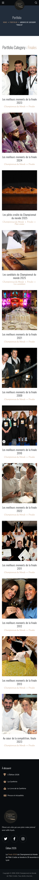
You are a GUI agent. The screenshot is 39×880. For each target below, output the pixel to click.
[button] (36, 2)
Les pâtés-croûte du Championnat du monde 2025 (19, 216)
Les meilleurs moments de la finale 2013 (19, 682)
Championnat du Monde (14, 106)
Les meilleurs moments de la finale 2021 (19, 336)
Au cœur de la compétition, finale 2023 (19, 740)
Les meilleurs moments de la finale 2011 (19, 566)
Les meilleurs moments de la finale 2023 (19, 101)
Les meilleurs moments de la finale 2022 (19, 509)
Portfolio (13, 22)
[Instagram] (23, 838)
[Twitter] (5, 838)
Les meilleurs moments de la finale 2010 (19, 451)
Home (5, 22)
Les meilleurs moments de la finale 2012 (19, 624)
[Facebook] (14, 838)
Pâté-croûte (19, 224)
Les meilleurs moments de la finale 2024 (19, 158)
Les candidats (19, 284)
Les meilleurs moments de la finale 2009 (19, 393)
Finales (32, 106)
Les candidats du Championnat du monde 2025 (19, 276)
